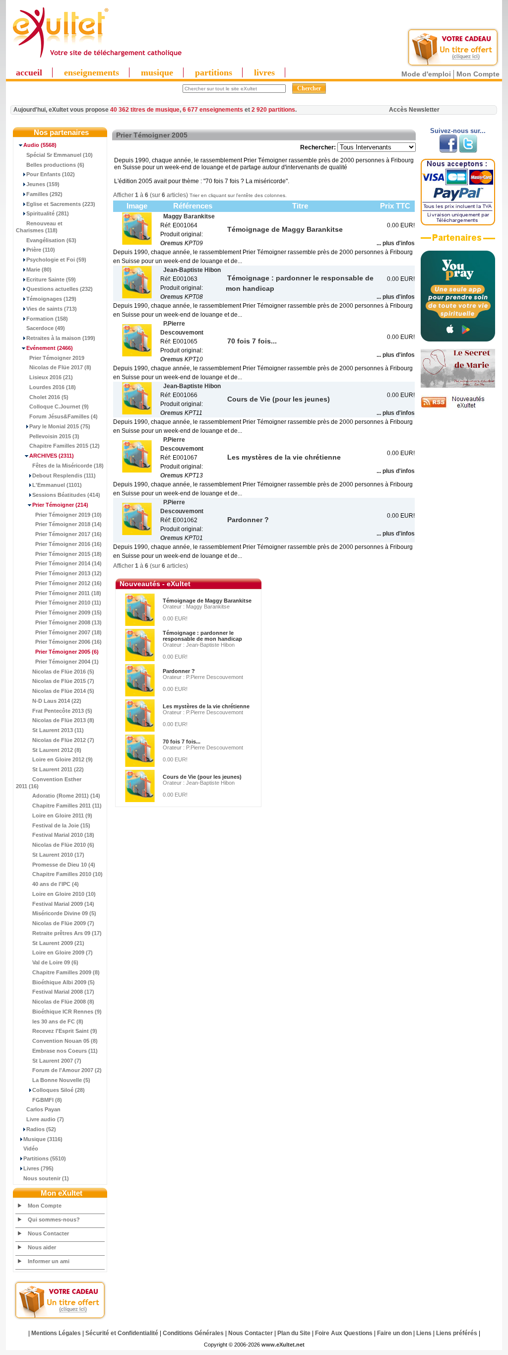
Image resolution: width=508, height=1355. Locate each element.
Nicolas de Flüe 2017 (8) (60, 367)
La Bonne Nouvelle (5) (61, 1080)
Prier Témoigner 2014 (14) (68, 563)
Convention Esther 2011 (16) (48, 782)
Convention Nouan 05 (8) (65, 1041)
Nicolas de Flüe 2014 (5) (63, 691)
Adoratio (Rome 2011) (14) (66, 796)
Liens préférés (456, 1333)
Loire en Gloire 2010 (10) (64, 894)
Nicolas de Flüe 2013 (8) (63, 720)
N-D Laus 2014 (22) (56, 701)
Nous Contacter (48, 1233)
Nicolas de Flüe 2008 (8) (63, 1002)
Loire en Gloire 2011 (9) (62, 815)
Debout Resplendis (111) (64, 475)
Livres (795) (38, 1168)
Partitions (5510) (44, 1158)
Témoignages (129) (51, 299)
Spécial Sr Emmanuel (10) (59, 155)
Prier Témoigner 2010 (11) (68, 603)
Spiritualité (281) (47, 213)
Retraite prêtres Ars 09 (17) (67, 933)
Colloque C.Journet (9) (59, 406)
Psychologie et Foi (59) (56, 260)
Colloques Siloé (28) (58, 1090)
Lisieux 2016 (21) (51, 377)
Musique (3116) (43, 1139)
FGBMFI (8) (47, 1100)
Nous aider (42, 1247)
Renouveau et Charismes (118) (39, 226)
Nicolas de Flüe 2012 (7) (63, 740)
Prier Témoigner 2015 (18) (68, 554)
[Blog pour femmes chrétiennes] (458, 385)
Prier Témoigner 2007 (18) (68, 632)
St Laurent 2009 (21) (58, 943)
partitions (213, 72)
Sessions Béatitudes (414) (66, 495)
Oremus (171, 243)
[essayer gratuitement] (453, 65)
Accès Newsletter (414, 109)
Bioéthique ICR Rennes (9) (67, 1012)
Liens (424, 1333)
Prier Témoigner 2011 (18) (68, 593)
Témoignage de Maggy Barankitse (207, 601)
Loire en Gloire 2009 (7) (62, 952)
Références (192, 206)
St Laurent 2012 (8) (56, 750)
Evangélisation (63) (51, 240)
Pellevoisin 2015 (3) (54, 436)
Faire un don (394, 1333)
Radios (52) (41, 1129)
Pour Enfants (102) (50, 174)
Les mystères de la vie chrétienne (206, 706)
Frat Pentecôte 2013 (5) (62, 711)
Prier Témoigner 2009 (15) (68, 612)
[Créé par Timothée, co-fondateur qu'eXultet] (458, 339)
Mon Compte (478, 74)
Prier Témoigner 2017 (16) (68, 534)
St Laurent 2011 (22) (58, 769)
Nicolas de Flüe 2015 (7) (63, 681)
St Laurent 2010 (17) (58, 855)
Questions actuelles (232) (59, 289)
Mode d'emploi (426, 74)
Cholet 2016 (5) (48, 397)
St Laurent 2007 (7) (56, 1061)
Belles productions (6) (55, 165)
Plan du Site (294, 1333)
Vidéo (30, 1149)
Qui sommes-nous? (54, 1219)
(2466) (49, 348)
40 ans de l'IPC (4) (55, 884)
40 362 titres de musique (145, 109)
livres (264, 72)
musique (157, 72)
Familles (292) (44, 194)
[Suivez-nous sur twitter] (468, 150)
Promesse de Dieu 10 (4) (63, 865)
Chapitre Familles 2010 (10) (67, 874)
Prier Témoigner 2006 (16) (68, 642)
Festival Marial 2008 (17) (63, 992)
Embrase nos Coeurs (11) (65, 1051)
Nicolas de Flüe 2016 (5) (63, 672)
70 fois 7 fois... (181, 742)
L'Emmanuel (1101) (57, 485)
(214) (60, 505)
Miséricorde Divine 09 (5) (64, 913)
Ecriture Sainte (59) (51, 279)
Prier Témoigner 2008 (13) (68, 622)
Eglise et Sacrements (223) (60, 204)
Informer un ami (48, 1261)
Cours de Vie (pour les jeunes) (202, 777)
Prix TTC (395, 206)
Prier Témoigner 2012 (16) (68, 583)
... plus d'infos (396, 243)
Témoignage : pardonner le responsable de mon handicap (202, 636)
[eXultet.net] (97, 58)
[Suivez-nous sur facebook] (448, 150)
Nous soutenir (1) (46, 1178)
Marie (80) (39, 269)
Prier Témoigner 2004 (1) (67, 662)
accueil (29, 72)
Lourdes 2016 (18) (52, 387)
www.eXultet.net (283, 1345)
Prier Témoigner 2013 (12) (68, 573)
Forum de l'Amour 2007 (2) (67, 1070)
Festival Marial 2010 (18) (63, 835)
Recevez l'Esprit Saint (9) (64, 1031)
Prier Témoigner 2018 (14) (68, 524)
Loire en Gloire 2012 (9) (62, 759)
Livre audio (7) (45, 1119)
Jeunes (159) (43, 184)
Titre (300, 206)
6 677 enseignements (213, 109)
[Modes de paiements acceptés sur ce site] (458, 223)
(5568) (40, 145)
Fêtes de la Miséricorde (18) (68, 466)
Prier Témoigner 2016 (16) (68, 544)
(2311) (51, 456)
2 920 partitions (273, 109)
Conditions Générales (193, 1333)
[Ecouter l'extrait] (458, 241)
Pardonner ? (179, 671)
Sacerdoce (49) (45, 328)
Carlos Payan (43, 1109)
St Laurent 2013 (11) (58, 730)
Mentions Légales (56, 1333)
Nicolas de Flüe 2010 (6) (63, 845)
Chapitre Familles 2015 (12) (64, 446)
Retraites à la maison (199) (60, 338)
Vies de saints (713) (51, 309)
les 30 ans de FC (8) (57, 1021)
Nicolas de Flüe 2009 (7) (63, 923)
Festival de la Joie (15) (61, 825)
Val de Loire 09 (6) (55, 962)
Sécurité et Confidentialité (121, 1333)
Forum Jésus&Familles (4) (63, 416)
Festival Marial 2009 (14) (63, 904)
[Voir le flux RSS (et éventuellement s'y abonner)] (458, 407)
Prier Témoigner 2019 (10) (68, 515)
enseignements (91, 72)
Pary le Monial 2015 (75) (59, 426)
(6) (67, 652)
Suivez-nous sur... (458, 131)
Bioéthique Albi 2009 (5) (63, 982)
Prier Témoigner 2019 (56, 358)
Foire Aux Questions (344, 1333)
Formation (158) (47, 319)
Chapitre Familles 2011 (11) (67, 806)
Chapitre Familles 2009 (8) (66, 972)
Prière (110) (40, 250)
